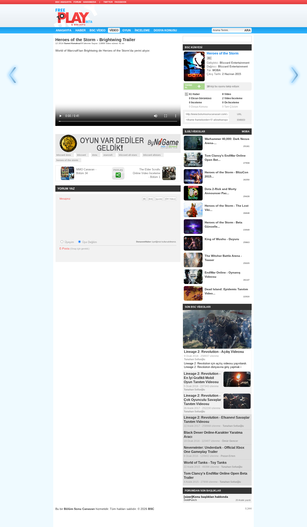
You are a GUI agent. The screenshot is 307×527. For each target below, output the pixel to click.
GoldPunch (190, 500)
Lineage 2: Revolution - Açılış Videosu (214, 351)
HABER (80, 30)
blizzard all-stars (128, 155)
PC (209, 58)
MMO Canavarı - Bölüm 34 (86, 171)
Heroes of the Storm (222, 53)
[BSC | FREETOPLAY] (75, 15)
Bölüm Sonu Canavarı (80, 509)
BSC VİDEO (97, 30)
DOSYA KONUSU (165, 30)
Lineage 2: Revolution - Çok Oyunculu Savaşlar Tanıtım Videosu (202, 400)
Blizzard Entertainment (234, 62)
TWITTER (108, 2)
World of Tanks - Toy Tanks (205, 462)
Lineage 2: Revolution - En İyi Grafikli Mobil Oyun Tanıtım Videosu (202, 378)
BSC (151, 509)
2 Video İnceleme (232, 98)
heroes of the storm (67, 160)
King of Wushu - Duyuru (222, 239)
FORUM (77, 2)
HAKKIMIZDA (89, 2)
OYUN (126, 30)
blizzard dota (63, 155)
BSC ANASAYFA (63, 2)
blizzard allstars (152, 155)
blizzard (81, 155)
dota (94, 155)
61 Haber (194, 94)
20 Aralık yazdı (243, 500)
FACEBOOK (120, 2)
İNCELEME (142, 30)
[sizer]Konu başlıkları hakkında (206, 496)
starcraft (108, 155)
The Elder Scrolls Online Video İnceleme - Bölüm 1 (146, 173)
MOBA (216, 70)
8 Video (226, 94)
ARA (247, 30)
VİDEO (113, 30)
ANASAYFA (63, 30)
